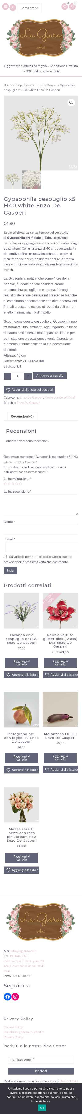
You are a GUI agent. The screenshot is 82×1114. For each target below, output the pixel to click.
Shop (18, 85)
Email (10, 539)
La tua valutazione (17, 479)
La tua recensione (17, 491)
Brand (28, 85)
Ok (42, 1107)
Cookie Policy (13, 1027)
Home (8, 85)
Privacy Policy (13, 1037)
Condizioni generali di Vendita (24, 1032)
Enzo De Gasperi (46, 85)
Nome (9, 522)
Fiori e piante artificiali (60, 397)
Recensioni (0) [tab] (22, 416)
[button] (12, 8)
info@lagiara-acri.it (24, 951)
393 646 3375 (18, 956)
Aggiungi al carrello (49, 375)
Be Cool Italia (69, 1081)
